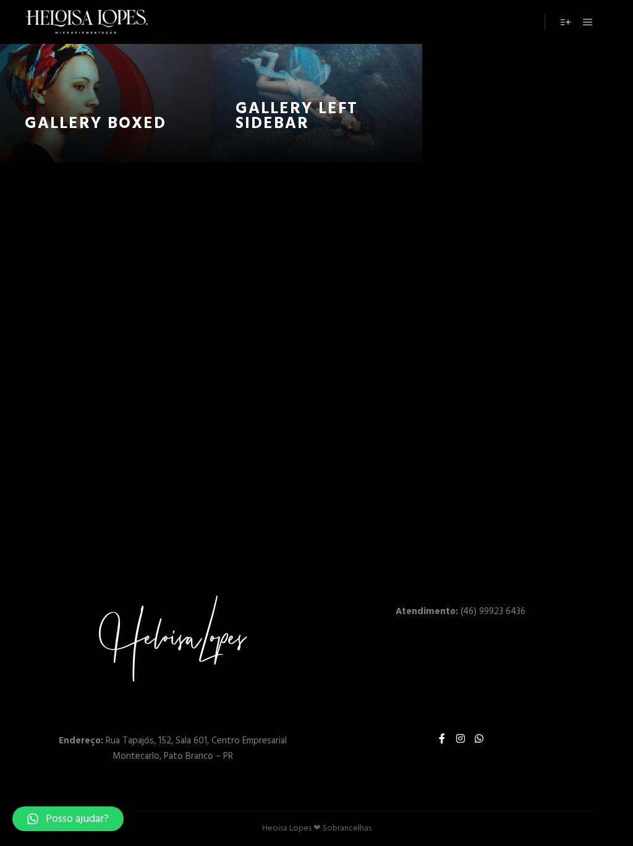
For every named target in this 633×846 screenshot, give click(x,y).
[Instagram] (460, 738)
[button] (68, 818)
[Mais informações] (565, 22)
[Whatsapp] (479, 738)
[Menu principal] (588, 22)
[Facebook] (442, 738)
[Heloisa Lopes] (86, 22)
